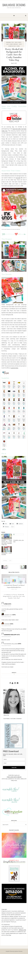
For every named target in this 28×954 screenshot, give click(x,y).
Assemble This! (10, 42)
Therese (7, 624)
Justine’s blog (14, 368)
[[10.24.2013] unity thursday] (7, 549)
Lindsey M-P (8, 614)
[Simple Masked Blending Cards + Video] (23, 567)
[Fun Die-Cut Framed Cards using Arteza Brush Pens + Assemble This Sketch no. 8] (5, 567)
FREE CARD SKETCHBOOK (14, 777)
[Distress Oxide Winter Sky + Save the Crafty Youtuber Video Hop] (7, 537)
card (10, 560)
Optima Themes (18, 951)
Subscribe (14, 767)
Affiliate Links (22, 930)
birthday (5, 560)
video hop (23, 358)
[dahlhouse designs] (14, 6)
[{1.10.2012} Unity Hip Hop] (18, 537)
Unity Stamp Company (12, 44)
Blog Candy (18, 42)
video (18, 46)
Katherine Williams (11, 643)
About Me (6, 715)
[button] (8, 266)
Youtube (18, 177)
